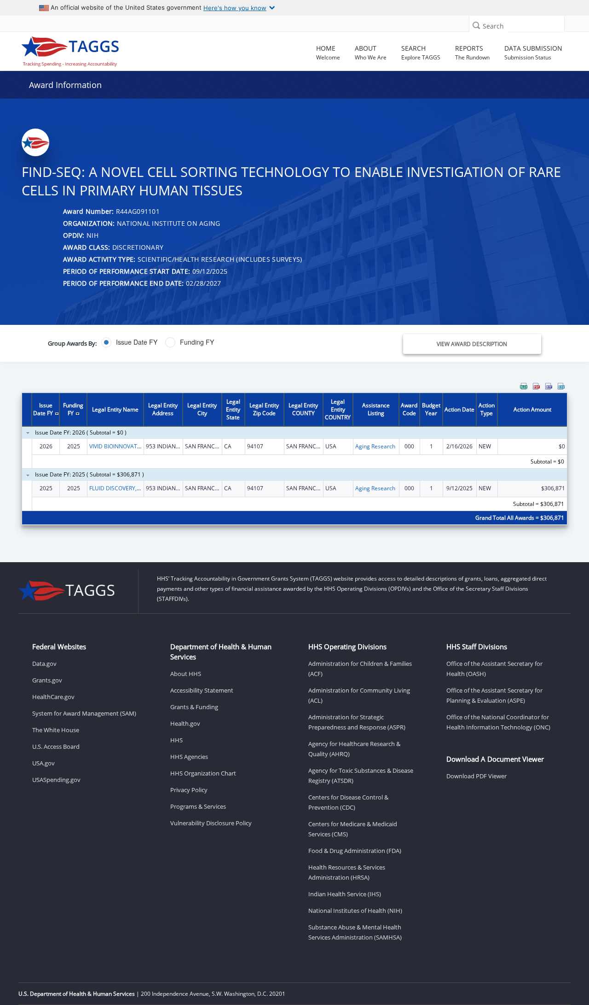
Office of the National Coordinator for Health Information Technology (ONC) (498, 722)
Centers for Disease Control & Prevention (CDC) (348, 802)
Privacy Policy (189, 790)
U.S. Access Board (56, 746)
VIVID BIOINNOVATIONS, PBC (126, 446)
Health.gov (185, 723)
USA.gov (43, 763)
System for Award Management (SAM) (84, 713)
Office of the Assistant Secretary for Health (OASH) (494, 668)
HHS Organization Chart (203, 773)
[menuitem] (523, 386)
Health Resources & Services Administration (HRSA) (346, 872)
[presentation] (294, 459)
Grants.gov (47, 680)
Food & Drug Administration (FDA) (354, 850)
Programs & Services (198, 806)
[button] (476, 25)
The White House (55, 730)
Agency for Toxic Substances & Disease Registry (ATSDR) (360, 775)
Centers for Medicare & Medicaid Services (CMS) (352, 829)
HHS (176, 740)
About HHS (185, 674)
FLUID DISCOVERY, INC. (119, 488)
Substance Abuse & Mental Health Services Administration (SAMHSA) (355, 932)
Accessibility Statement (201, 690)
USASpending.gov (56, 780)
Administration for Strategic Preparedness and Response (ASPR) (356, 722)
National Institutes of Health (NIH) (355, 910)
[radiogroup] (210, 342)
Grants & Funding (194, 707)
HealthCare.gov (53, 697)
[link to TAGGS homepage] (85, 49)
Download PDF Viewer (476, 776)
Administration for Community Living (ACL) (359, 695)
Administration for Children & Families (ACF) (360, 668)
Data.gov (44, 663)
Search (493, 26)
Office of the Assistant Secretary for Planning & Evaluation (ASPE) (494, 695)
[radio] (129, 342)
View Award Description (472, 344)
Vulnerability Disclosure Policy (211, 823)
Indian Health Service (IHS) (344, 894)
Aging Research (375, 446)
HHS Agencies (189, 756)
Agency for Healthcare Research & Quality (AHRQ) (354, 749)
